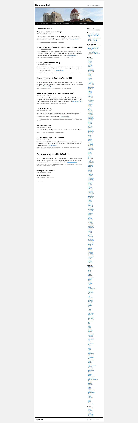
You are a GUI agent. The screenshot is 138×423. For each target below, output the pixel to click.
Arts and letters (90, 276)
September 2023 (91, 102)
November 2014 (91, 240)
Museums (89, 352)
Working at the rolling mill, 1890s (94, 34)
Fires (89, 306)
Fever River (90, 305)
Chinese (89, 285)
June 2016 (90, 215)
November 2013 (91, 256)
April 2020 (90, 156)
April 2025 (90, 78)
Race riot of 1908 (91, 370)
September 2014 (91, 243)
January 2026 (90, 67)
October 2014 (90, 241)
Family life (90, 302)
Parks (89, 358)
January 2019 (90, 175)
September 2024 (91, 87)
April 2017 (90, 202)
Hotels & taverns (47, 57)
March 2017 (90, 204)
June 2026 (90, 61)
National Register (91, 353)
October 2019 (90, 163)
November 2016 (91, 209)
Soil (88, 385)
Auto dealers (90, 278)
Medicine (89, 348)
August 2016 (90, 213)
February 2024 (90, 96)
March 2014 (90, 250)
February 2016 (90, 221)
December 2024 (91, 83)
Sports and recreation (91, 389)
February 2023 (90, 112)
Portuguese (90, 362)
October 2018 (90, 179)
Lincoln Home (90, 335)
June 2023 (90, 106)
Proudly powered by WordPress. (94, 419)
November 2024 (91, 84)
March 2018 (90, 188)
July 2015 (89, 230)
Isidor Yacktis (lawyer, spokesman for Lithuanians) (55, 93)
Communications (91, 289)
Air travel (89, 270)
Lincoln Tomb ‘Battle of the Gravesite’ (50, 137)
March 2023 (90, 110)
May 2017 (90, 201)
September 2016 (91, 211)
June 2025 (90, 75)
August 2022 (90, 119)
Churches (42, 132)
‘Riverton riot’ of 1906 (44, 109)
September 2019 (91, 165)
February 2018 (90, 189)
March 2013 (90, 262)
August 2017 (90, 197)
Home (38, 23)
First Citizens (90, 308)
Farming (89, 304)
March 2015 (90, 235)
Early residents (90, 297)
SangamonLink (43, 4)
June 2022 (90, 122)
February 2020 (90, 158)
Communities (90, 291)
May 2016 (90, 217)
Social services (90, 384)
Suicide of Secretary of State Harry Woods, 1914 (54, 78)
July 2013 (89, 258)
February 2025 (90, 80)
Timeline (73, 23)
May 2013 (90, 260)
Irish (89, 323)
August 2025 (90, 73)
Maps (49, 42)
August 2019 (90, 166)
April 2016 (90, 218)
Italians (89, 326)
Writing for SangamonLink (82, 23)
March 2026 (90, 65)
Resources (90, 372)
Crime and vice (43, 72)
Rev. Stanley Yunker (44, 125)
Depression (90, 295)
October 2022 (90, 117)
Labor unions (90, 332)
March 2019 (90, 173)
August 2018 (90, 182)
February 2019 (90, 174)
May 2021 (90, 139)
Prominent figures (68, 72)
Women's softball (91, 404)
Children (89, 284)
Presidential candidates (92, 365)
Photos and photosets (91, 359)
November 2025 (91, 70)
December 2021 (91, 130)
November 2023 (91, 100)
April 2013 (90, 261)
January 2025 (90, 82)
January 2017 (90, 206)
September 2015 (91, 227)
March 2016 (90, 219)
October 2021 (90, 132)
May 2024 (90, 92)
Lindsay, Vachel (91, 339)
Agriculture (90, 269)
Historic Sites (43, 147)
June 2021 (90, 137)
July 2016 (89, 214)
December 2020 (91, 145)
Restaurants (90, 374)
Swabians (89, 395)
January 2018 (90, 191)
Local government (44, 42)
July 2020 (89, 152)
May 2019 (90, 170)
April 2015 (90, 234)
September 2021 (91, 134)
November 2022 (91, 115)
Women (89, 402)
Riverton (77, 119)
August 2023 (90, 104)
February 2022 (90, 127)
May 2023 (90, 108)
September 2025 (91, 71)
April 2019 (90, 171)
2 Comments (61, 42)
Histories (42, 57)
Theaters (89, 396)
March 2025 (90, 79)
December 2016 (91, 208)
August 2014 (90, 244)
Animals (89, 274)
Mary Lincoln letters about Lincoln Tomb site (53, 154)
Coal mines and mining (92, 288)
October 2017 (90, 195)
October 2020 (90, 148)
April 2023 (90, 109)
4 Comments (55, 148)
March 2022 (90, 126)
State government (61, 88)
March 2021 (90, 141)
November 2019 (91, 162)
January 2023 (90, 113)
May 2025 (90, 76)
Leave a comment (69, 57)
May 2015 (90, 232)
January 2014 (90, 253)
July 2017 (89, 198)
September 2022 (91, 118)
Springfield (90, 391)
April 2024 (90, 93)
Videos (89, 400)
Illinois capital (49, 72)
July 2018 (89, 183)
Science (89, 380)
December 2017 (91, 192)
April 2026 (90, 63)
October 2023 (90, 101)
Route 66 (89, 375)
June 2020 (90, 153)
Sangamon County (54, 42)
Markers (89, 345)
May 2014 (90, 248)
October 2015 (90, 226)
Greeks (89, 310)
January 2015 (90, 237)
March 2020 (90, 157)
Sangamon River (62, 57)
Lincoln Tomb (62, 72)
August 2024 (90, 88)
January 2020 (90, 160)
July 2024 (89, 89)
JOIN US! (59, 23)
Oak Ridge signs (91, 357)
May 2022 (90, 123)
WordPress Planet (91, 415)
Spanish (89, 387)
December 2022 (91, 114)
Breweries (90, 279)
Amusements (90, 272)
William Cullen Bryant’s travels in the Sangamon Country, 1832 (60, 47)
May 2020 (90, 154)
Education (89, 298)
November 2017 (91, 193)
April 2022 (90, 124)
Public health (90, 369)
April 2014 (90, 249)
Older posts (39, 181)
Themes (89, 413)
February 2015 (90, 236)
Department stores (91, 293)
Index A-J (43, 23)
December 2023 (91, 99)
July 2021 (89, 136)
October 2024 (90, 86)
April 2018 (90, 187)
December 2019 (91, 161)
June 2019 (90, 169)
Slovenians (90, 382)
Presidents (54, 147)
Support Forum (90, 411)
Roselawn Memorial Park (92, 40)
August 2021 (90, 135)
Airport (89, 271)
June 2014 (90, 247)
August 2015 (90, 228)
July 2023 (89, 105)
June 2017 (90, 200)
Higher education (91, 313)
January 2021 (90, 144)
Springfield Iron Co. (94, 50)
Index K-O (48, 23)
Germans (89, 309)
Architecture (90, 275)
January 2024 (90, 97)
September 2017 (91, 196)
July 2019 (89, 167)
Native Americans (91, 354)
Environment (90, 300)
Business (89, 282)
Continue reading (74, 39)
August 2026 (90, 58)
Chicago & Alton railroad (46, 171)
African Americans (91, 267)
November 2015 (91, 224)
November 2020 (91, 147)
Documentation (90, 408)
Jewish (89, 328)
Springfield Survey (91, 392)
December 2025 (91, 69)
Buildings (89, 280)
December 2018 (91, 176)
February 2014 (90, 252)
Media (89, 346)
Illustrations (90, 321)
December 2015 (91, 223)
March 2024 (90, 95)
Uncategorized (43, 177)
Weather (89, 401)
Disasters (89, 296)
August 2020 (90, 150)
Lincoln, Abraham (55, 164)
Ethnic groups (43, 103)
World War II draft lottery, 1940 (93, 41)
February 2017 (90, 205)
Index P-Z (54, 23)
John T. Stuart (90, 330)
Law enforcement (56, 72)
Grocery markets (91, 311)
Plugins (89, 409)
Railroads (89, 371)
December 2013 (91, 254)
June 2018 (90, 184)
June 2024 (90, 91)
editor (50, 33)
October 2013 (90, 257)
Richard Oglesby (49, 148)
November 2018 (91, 178)
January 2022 (90, 128)
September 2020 (91, 149)
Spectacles (90, 388)
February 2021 (90, 143)
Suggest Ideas (90, 410)
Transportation (90, 397)
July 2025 (89, 74)
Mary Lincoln (69, 147)
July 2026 (89, 60)
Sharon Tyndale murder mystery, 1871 (50, 62)
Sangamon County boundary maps (49, 32)
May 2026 (90, 62)
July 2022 (89, 121)
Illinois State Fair (91, 319)
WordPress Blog (91, 414)
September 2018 (91, 180)
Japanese (89, 327)
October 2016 (90, 210)
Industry (89, 322)
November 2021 (91, 131)
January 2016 (90, 222)
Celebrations (90, 283)
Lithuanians (48, 103)
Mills (89, 350)
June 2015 (90, 231)
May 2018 (90, 186)
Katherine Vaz (90, 48)
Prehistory (90, 363)
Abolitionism (90, 266)
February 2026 (90, 66)
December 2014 (91, 239)
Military (89, 349)
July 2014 (89, 245)
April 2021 (90, 140)
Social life (89, 383)
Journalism (90, 331)
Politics (49, 88)
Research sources (66, 23)
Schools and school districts (93, 379)
